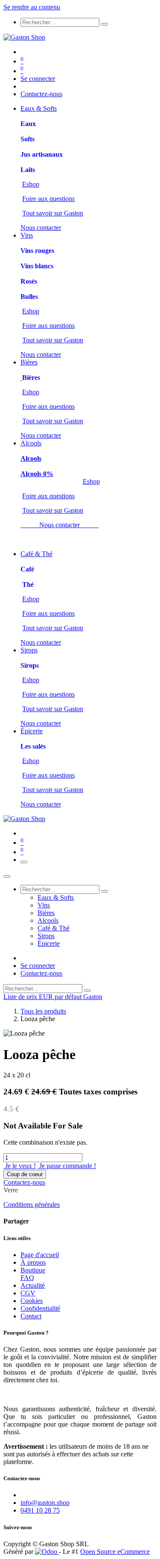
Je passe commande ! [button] (67, 1165)
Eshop (30, 184)
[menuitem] (38, 108)
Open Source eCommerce (115, 1551)
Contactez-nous (41, 94)
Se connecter (37, 78)
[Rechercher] (104, 24)
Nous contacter (40, 227)
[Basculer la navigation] (23, 862)
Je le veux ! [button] (19, 1165)
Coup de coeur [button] (25, 1174)
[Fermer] (6, 876)
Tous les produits (43, 1011)
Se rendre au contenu (31, 7)
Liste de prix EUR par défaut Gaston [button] (52, 996)
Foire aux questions (48, 198)
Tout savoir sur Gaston (52, 213)
